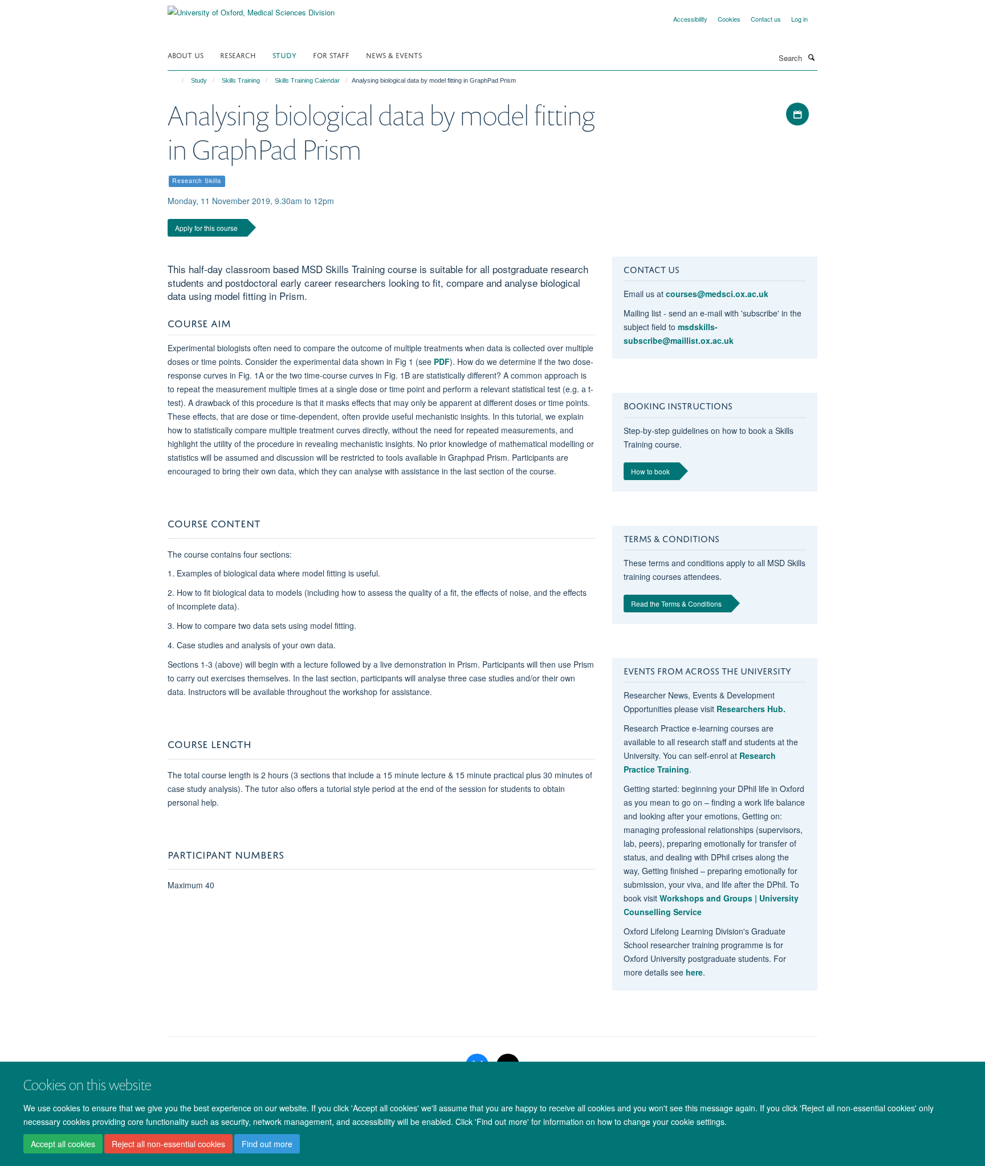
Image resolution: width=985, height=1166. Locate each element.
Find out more (267, 1143)
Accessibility (690, 18)
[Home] (177, 80)
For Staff (331, 54)
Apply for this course (206, 228)
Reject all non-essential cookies (168, 1143)
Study (284, 54)
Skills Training (241, 80)
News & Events (394, 54)
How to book (650, 471)
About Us (185, 54)
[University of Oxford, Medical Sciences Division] (251, 8)
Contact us (766, 18)
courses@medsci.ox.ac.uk (717, 293)
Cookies (729, 18)
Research (238, 54)
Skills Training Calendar (307, 80)
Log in (799, 18)
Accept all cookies (63, 1143)
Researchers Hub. (751, 708)
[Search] (811, 57)
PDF (442, 361)
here (694, 972)
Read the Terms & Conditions (676, 603)
